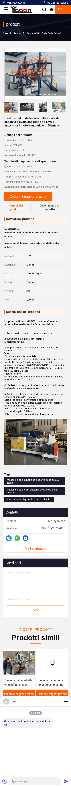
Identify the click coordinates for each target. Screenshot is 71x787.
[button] (64, 108)
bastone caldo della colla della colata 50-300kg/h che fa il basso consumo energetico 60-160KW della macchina (52, 683)
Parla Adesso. (35, 549)
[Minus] (66, 701)
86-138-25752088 (57, 2)
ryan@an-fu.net (16, 2)
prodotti (17, 33)
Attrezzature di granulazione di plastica (29, 499)
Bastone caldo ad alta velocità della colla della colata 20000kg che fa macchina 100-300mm (18, 683)
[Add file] (4, 781)
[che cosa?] (17, 538)
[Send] (66, 781)
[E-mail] (25, 538)
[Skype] (8, 538)
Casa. (6, 33)
